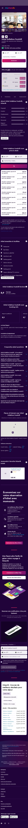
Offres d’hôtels (4, 761)
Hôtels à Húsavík (19, 763)
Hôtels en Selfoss (7, 719)
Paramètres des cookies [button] (6, 231)
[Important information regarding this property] (26, 306)
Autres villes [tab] (6, 693)
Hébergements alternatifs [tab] (10, 697)
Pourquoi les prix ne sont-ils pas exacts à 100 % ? (13, 756)
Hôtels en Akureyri (7, 723)
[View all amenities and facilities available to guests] (26, 241)
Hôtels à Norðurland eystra (8, 763)
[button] (2, 8)
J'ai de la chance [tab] (8, 700)
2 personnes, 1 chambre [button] (9, 56)
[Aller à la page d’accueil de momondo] (10, 8)
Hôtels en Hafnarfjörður (8, 721)
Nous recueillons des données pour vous (13, 753)
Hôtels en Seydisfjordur (8, 731)
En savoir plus (5, 224)
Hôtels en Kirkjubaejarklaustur (7, 728)
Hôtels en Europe (12, 761)
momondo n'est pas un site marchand (12, 750)
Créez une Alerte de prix (18, 534)
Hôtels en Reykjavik (7, 711)
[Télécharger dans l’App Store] (14, 816)
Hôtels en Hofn (6, 717)
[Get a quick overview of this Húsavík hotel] (26, 102)
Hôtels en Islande (21, 761)
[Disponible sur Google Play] (5, 816)
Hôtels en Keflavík (7, 713)
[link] (14, 542)
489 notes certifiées (15, 48)
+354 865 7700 (6, 46)
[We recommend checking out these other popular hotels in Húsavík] (26, 462)
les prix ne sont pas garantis (13, 746)
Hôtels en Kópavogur (8, 725)
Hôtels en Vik (6, 715)
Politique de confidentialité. (14, 671)
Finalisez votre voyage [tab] (9, 704)
